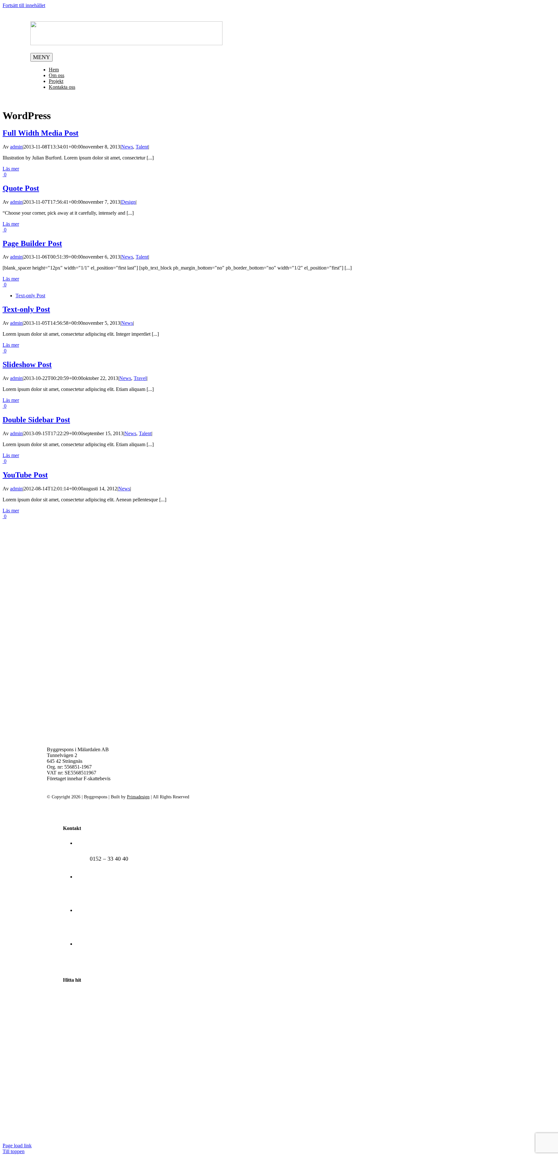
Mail (95, 892)
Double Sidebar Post (36, 419)
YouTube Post (25, 475)
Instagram (101, 926)
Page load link (17, 1145)
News (127, 146)
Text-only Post (30, 295)
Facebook (101, 960)
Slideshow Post (27, 364)
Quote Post (21, 188)
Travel (140, 378)
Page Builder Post (32, 243)
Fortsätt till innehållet (24, 5)
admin (16, 146)
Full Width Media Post (40, 133)
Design (128, 202)
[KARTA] (192, 1133)
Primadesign (138, 796)
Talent (142, 146)
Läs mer (11, 168)
